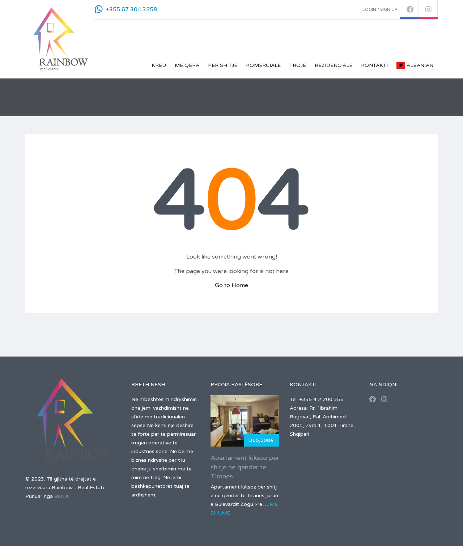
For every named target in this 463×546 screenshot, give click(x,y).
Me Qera (187, 65)
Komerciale (263, 65)
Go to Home (231, 285)
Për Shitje (222, 65)
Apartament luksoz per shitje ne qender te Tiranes (245, 467)
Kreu (159, 65)
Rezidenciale (333, 65)
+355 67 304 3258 (131, 9)
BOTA (61, 496)
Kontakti (374, 65)
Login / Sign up (379, 9)
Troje (297, 65)
